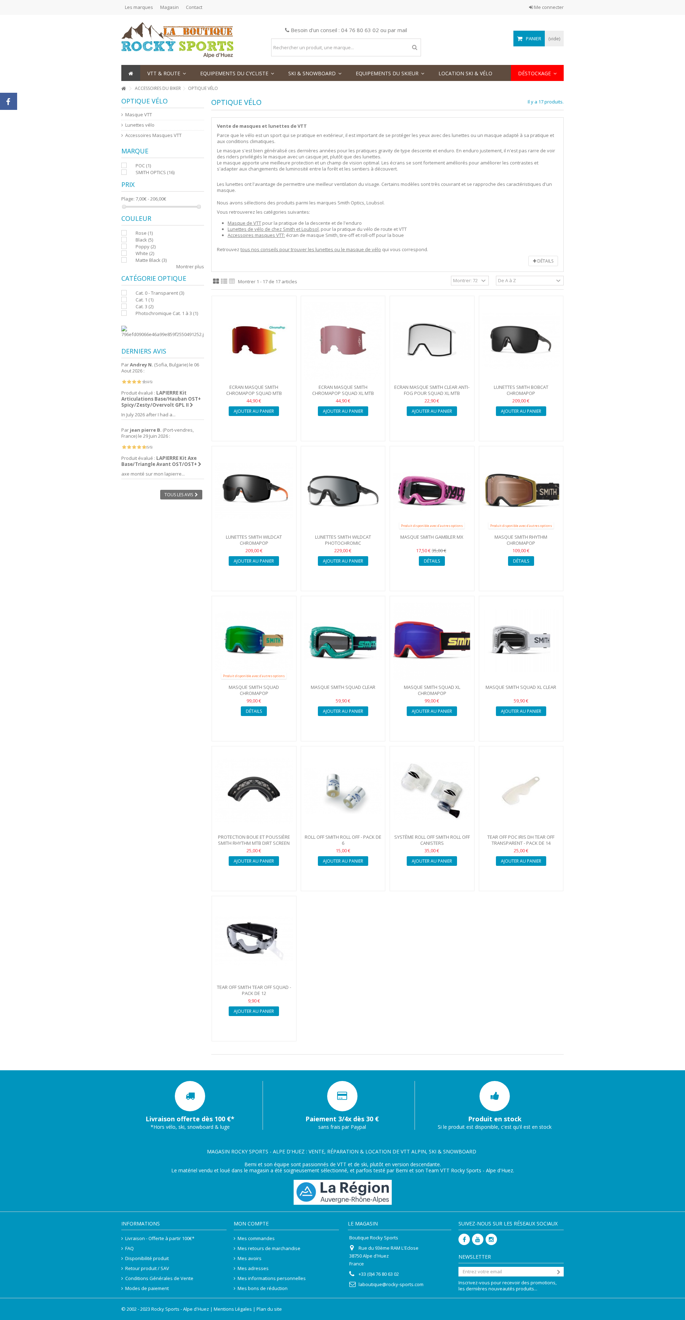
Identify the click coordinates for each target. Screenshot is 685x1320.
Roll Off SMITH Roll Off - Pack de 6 (343, 840)
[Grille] (216, 281)
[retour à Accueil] (123, 88)
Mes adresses (253, 1268)
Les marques (139, 7)
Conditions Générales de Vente (159, 1278)
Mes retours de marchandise (269, 1248)
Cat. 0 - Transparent (160, 293)
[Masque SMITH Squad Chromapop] (254, 640)
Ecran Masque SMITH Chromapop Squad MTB (254, 390)
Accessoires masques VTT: (256, 235)
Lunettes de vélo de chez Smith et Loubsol (273, 229)
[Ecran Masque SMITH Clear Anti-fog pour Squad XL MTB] (432, 340)
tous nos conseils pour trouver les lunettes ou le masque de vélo (310, 249)
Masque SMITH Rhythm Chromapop (520, 540)
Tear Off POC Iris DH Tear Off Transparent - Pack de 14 (520, 840)
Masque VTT (138, 115)
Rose (144, 233)
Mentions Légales (233, 1309)
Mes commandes (256, 1238)
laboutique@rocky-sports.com (391, 1284)
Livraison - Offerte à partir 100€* (159, 1238)
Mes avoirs (250, 1258)
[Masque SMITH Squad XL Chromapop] (432, 640)
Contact (194, 7)
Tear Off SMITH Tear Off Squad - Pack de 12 (254, 990)
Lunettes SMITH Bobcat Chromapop (521, 390)
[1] (124, 382)
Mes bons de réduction (263, 1288)
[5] (144, 382)
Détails (544, 261)
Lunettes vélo (139, 125)
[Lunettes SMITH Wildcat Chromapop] (254, 491)
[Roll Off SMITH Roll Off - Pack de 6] (343, 791)
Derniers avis (143, 351)
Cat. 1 (144, 299)
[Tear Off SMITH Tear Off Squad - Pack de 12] (254, 941)
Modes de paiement (147, 1288)
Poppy (146, 246)
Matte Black (151, 260)
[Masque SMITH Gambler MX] (432, 491)
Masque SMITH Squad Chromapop (254, 690)
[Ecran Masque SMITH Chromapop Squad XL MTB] (343, 340)
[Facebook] (464, 1239)
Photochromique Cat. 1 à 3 (167, 313)
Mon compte (251, 1223)
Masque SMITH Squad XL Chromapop (432, 690)
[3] (134, 382)
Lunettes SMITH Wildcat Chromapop (254, 540)
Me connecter (548, 7)
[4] (139, 382)
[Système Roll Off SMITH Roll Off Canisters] (432, 791)
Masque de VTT (244, 223)
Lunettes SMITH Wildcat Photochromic (343, 540)
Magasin (169, 7)
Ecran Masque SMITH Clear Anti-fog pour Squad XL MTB (432, 390)
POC (143, 165)
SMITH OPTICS (155, 172)
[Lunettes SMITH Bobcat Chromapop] (521, 340)
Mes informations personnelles (272, 1278)
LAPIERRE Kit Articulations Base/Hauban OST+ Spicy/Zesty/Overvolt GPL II (161, 399)
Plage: (128, 199)
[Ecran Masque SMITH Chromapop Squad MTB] (254, 340)
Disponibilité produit (147, 1258)
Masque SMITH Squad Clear (343, 687)
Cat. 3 (144, 306)
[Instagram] (491, 1239)
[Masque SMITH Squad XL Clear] (521, 640)
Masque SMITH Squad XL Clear (521, 687)
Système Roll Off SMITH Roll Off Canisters (432, 840)
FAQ (129, 1248)
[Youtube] (477, 1239)
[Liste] (224, 281)
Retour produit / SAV (147, 1268)
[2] (129, 382)
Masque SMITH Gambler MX (431, 537)
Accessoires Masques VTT (153, 135)
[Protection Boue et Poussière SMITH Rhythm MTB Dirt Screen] (254, 791)
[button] (166, 73)
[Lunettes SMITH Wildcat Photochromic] (343, 491)
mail (402, 30)
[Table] (232, 281)
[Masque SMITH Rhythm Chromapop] (521, 491)
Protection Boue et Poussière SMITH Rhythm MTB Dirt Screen (254, 840)
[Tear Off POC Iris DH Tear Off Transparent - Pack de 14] (521, 791)
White (145, 253)
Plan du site (269, 1309)
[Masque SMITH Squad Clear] (343, 640)
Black (144, 240)
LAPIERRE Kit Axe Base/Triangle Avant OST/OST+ (159, 461)
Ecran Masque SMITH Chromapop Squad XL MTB (343, 390)
